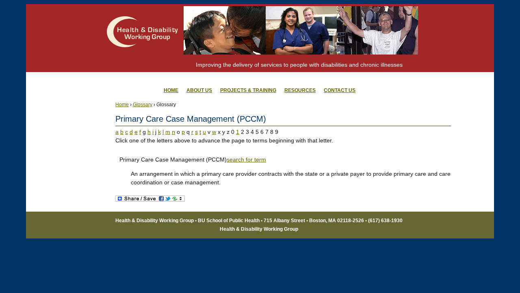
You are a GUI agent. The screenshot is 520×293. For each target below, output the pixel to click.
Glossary (142, 104)
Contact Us (339, 90)
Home (122, 104)
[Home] (143, 63)
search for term (246, 159)
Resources (300, 90)
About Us (199, 90)
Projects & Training (248, 90)
